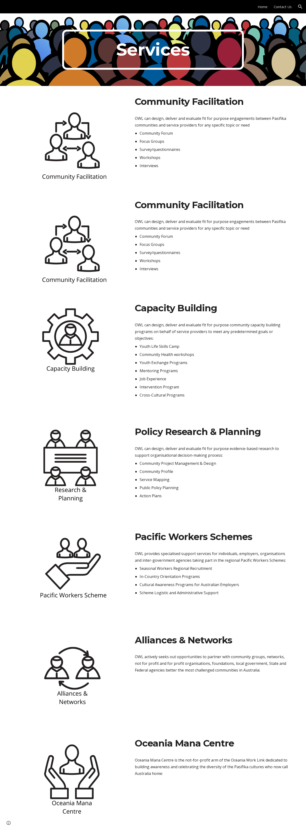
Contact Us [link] (283, 6)
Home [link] (263, 6)
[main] (153, 50)
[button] (300, 6)
